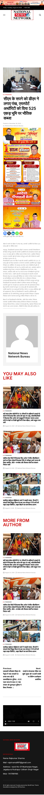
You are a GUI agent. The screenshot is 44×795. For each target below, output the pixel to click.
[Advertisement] (22, 42)
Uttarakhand (8, 94)
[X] (9, 233)
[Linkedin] (13, 233)
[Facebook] (5, 233)
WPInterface (21, 787)
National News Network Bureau (14, 126)
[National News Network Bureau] (22, 331)
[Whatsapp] (17, 233)
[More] (21, 233)
